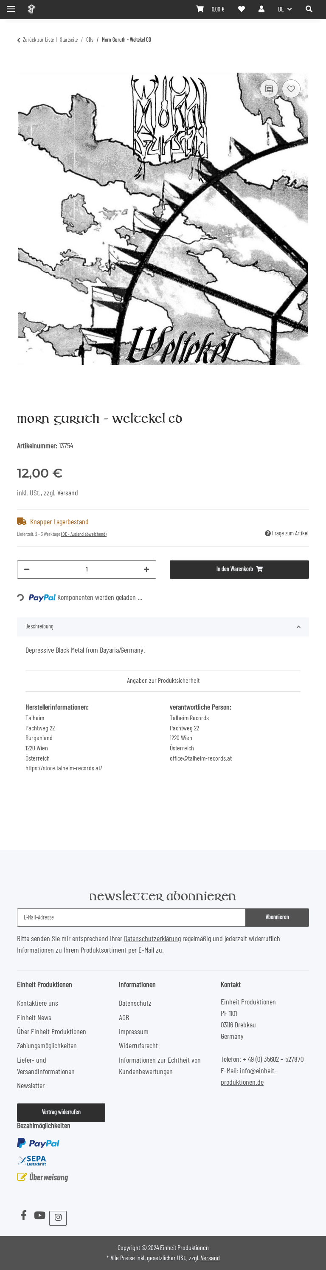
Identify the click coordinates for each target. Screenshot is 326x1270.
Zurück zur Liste (38, 40)
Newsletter (31, 1086)
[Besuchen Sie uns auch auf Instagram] (58, 1218)
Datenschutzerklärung (152, 939)
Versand (67, 493)
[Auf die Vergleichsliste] (269, 88)
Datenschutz (135, 1003)
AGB (124, 1018)
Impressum (134, 1032)
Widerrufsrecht (138, 1046)
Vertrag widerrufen (61, 1112)
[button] (309, 9)
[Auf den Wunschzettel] (291, 88)
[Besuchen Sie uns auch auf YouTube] (39, 1216)
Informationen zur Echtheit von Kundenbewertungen (160, 1066)
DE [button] (281, 9)
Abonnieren (277, 917)
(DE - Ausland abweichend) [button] (84, 534)
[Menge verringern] (26, 569)
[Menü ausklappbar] (11, 5)
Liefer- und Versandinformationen (46, 1066)
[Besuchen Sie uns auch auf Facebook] (23, 1216)
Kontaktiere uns (37, 1003)
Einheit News (34, 1018)
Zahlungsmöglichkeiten (47, 1046)
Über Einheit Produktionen (51, 1032)
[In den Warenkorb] (24, 67)
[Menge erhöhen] (146, 569)
